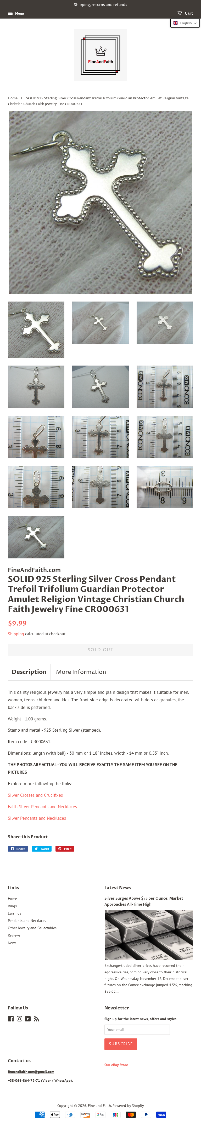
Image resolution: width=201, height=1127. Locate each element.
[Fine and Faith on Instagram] (19, 1019)
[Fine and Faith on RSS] (36, 1019)
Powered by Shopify (128, 1105)
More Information (81, 672)
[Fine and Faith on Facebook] (11, 1019)
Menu (19, 13)
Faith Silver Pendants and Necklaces (42, 807)
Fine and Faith (99, 1105)
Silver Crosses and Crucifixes (35, 795)
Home (13, 98)
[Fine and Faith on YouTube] (28, 1019)
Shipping (16, 633)
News (12, 942)
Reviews (14, 935)
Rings (12, 905)
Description (29, 672)
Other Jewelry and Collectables (32, 927)
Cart (188, 13)
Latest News (117, 888)
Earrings (14, 913)
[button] (185, 23)
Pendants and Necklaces (27, 920)
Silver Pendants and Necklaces (37, 818)
